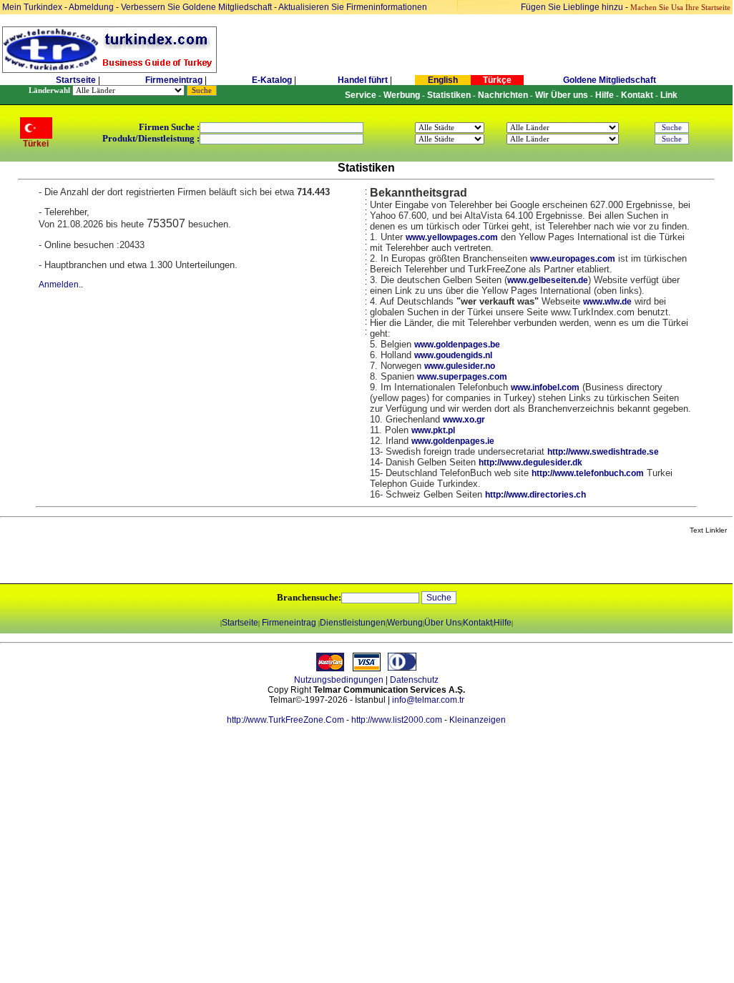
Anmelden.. (61, 285)
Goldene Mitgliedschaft (609, 80)
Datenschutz (414, 680)
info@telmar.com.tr (428, 700)
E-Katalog (272, 80)
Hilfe (503, 623)
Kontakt (477, 623)
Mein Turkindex (32, 7)
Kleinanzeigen (477, 720)
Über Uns (442, 623)
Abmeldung (91, 7)
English (443, 80)
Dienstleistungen (353, 623)
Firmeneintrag (175, 80)
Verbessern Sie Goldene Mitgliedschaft (197, 7)
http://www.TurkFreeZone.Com (285, 720)
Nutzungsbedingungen (338, 680)
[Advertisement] (169, 559)
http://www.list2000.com (396, 720)
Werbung (405, 623)
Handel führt (363, 80)
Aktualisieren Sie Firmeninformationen (352, 7)
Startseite (76, 80)
